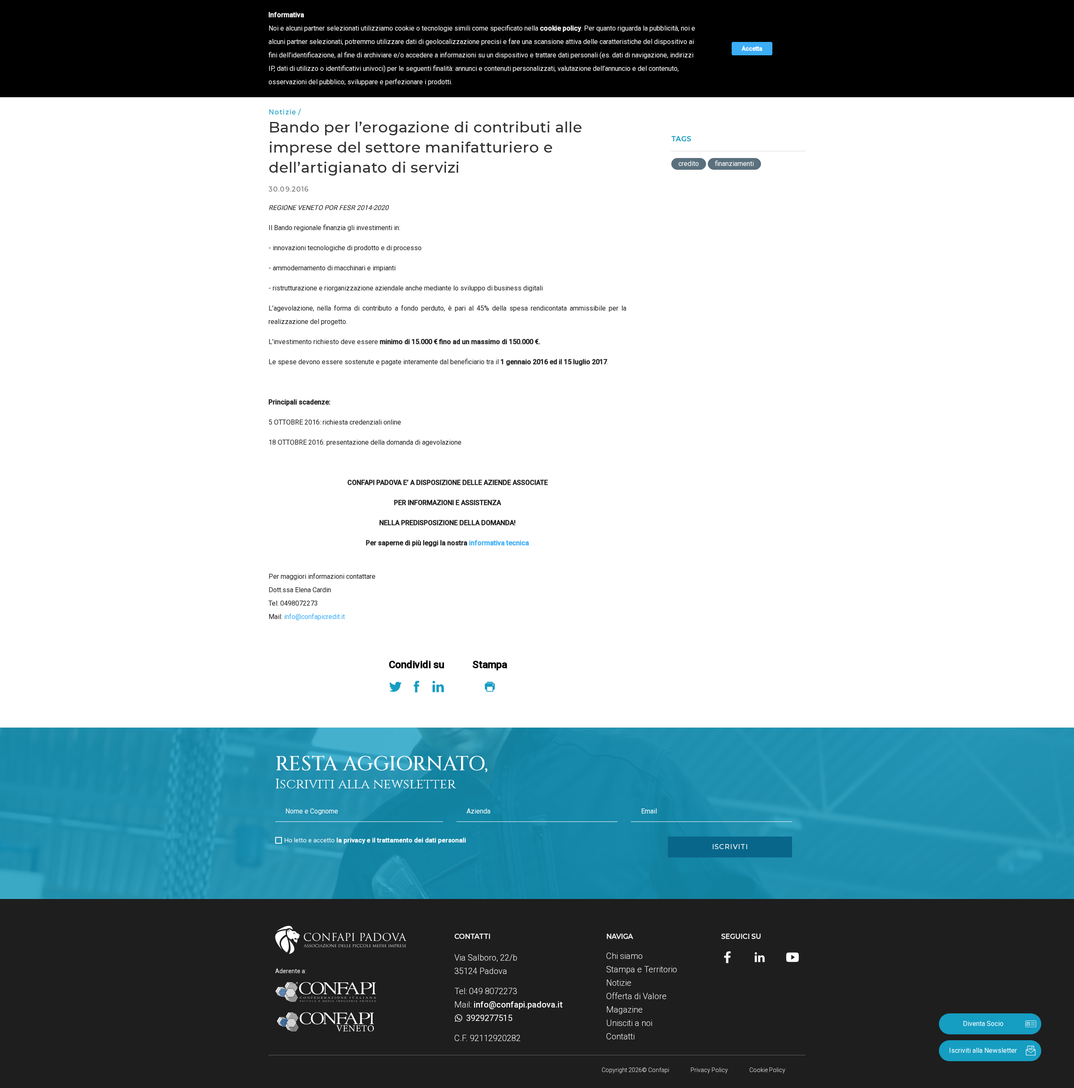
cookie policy (560, 28)
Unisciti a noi (629, 1023)
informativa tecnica (498, 543)
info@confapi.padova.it (518, 1005)
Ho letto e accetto (375, 840)
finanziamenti (734, 164)
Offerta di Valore (636, 996)
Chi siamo (624, 956)
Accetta (752, 48)
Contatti (620, 1036)
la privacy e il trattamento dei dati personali (401, 840)
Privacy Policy (709, 1070)
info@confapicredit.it (314, 617)
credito (688, 164)
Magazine (624, 1010)
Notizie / (284, 112)
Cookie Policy (767, 1070)
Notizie (618, 983)
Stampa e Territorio (641, 969)
